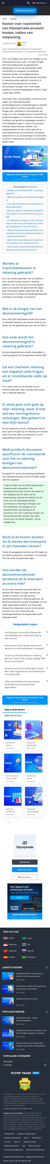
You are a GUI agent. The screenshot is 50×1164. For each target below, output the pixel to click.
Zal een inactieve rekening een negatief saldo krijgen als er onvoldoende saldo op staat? (24, 213)
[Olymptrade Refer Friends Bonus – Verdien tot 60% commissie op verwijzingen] (8, 976)
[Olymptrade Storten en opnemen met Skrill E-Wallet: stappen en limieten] (8, 1033)
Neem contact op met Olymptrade (17, 1161)
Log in (26, 1138)
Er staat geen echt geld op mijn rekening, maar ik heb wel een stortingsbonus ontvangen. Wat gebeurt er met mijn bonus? (24, 223)
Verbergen (31, 187)
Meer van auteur (13, 715)
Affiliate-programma (12, 1138)
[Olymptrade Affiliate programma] (33, 763)
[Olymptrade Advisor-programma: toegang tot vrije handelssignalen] (13, 730)
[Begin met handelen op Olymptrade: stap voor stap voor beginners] (13, 796)
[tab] (25, 635)
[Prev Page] (4, 822)
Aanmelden (36, 1138)
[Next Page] (9, 822)
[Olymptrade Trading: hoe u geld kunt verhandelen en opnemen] (8, 988)
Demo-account (34, 1146)
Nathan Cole (24, 43)
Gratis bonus (25, 877)
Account (7, 1142)
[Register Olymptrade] (24, 898)
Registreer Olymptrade (25, 11)
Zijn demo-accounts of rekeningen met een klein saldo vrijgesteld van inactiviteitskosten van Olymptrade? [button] (25, 671)
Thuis (4, 19)
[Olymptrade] (24, 855)
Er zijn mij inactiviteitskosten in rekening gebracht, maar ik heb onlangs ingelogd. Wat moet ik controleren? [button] (25, 658)
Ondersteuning (29, 1142)
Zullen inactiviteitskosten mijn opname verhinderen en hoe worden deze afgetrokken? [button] (22, 684)
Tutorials (13, 19)
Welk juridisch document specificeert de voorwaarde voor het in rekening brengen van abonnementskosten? (25, 233)
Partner (17, 1142)
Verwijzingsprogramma (13, 1150)
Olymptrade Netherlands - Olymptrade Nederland (23, 1157)
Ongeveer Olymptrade (26, 1134)
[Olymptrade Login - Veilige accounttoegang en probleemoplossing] (8, 1020)
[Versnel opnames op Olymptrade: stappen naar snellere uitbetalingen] (13, 763)
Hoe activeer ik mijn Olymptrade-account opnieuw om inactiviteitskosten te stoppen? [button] (24, 647)
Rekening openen (25, 870)
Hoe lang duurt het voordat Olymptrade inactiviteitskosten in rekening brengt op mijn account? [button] (23, 635)
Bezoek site (24, 862)
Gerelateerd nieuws (14, 710)
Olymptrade (9, 1134)
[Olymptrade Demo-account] (8, 1001)
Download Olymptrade (35, 1150)
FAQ (23, 1146)
